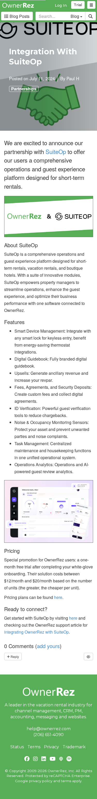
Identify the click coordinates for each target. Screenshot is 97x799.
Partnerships (23, 89)
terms (66, 781)
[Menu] (91, 5)
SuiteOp (56, 151)
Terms (33, 746)
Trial (78, 5)
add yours (48, 646)
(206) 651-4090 (48, 734)
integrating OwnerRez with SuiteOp (36, 632)
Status (17, 746)
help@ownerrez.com (49, 728)
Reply (14, 656)
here (58, 597)
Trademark (74, 746)
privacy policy (40, 781)
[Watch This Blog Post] (88, 656)
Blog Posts (19, 16)
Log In (61, 5)
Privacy (51, 746)
